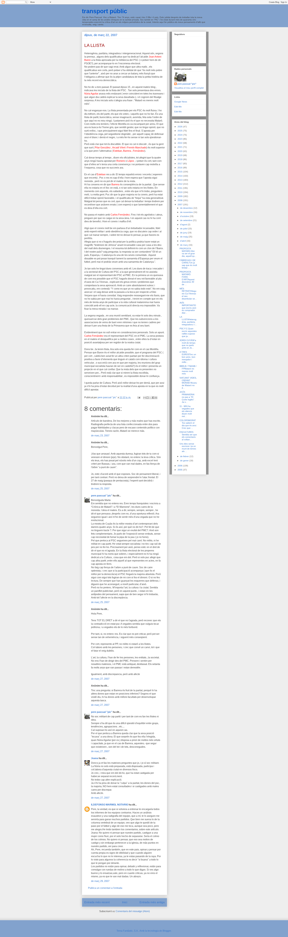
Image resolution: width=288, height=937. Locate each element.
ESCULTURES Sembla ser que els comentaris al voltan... (188, 436)
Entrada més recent (97, 902)
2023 (180, 139)
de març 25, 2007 (100, 488)
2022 (180, 143)
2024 (180, 135)
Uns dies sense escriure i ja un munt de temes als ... (188, 447)
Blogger (167, 930)
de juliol (184, 228)
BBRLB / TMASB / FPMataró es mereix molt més (188, 370)
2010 (180, 192)
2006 (180, 465)
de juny (184, 232)
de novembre (186, 212)
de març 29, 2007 (100, 881)
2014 (180, 176)
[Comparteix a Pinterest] (156, 397)
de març (184, 245)
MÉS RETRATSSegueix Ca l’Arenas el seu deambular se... (188, 293)
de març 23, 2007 (100, 435)
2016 (180, 167)
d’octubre (185, 216)
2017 (180, 163)
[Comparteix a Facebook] (153, 397)
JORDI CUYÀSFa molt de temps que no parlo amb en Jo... (188, 344)
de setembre (186, 220)
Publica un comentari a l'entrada (105, 888)
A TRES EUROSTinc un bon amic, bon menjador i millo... (188, 357)
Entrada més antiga (152, 902)
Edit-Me (178, 106)
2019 (180, 155)
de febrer (184, 456)
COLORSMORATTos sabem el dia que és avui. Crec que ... (188, 424)
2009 (180, 196)
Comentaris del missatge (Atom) (133, 911)
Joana (94, 758)
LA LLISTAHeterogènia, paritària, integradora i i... (188, 321)
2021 (180, 147)
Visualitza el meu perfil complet (189, 88)
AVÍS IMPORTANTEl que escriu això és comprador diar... (188, 308)
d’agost (184, 224)
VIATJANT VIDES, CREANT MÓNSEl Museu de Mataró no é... (188, 383)
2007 (180, 204)
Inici (124, 902)
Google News (180, 101)
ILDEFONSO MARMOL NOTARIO (109, 804)
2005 (180, 469)
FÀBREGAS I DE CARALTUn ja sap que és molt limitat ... (188, 264)
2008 (180, 200)
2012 (180, 184)
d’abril (183, 241)
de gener (184, 460)
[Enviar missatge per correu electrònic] (138, 397)
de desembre (186, 208)
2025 (180, 130)
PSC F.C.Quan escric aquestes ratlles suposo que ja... (188, 332)
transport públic (104, 11)
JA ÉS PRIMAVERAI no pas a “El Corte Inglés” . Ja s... (187, 397)
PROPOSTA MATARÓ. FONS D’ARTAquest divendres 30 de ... (187, 278)
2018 (180, 159)
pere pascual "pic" (101, 495)
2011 (180, 188)
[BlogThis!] (147, 397)
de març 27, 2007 (100, 679)
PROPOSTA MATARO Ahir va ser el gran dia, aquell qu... (188, 252)
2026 (180, 126)
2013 (180, 180)
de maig (184, 236)
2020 (180, 151)
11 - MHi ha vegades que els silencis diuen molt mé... (187, 411)
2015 (180, 171)
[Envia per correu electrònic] (144, 397)
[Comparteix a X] (150, 397)
